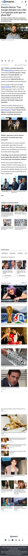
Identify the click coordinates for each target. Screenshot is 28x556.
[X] (9, 540)
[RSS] (19, 540)
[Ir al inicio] (8, 1)
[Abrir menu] (2, 2)
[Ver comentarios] (26, 5)
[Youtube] (12, 540)
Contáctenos (15, 544)
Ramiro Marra (8, 70)
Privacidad (21, 544)
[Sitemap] (22, 540)
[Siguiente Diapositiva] (26, 268)
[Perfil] (14, 537)
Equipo (24, 544)
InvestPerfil (20, 253)
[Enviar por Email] (12, 61)
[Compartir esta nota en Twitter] (5, 61)
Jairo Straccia (5, 110)
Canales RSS (3, 544)
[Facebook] (5, 540)
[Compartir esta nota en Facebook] (2, 61)
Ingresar (22, 1)
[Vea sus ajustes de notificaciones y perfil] (25, 1)
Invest (26, 253)
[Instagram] (16, 540)
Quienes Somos (9, 544)
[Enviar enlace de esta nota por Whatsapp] (9, 61)
